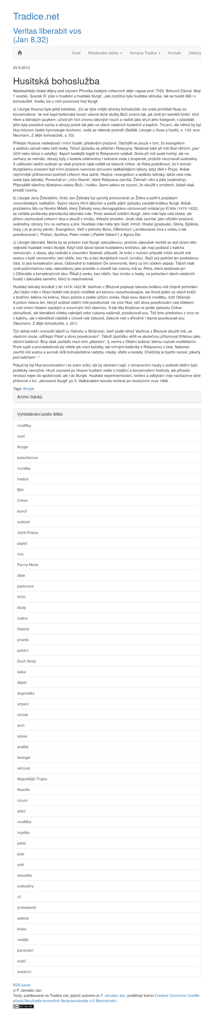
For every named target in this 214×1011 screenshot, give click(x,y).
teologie (23, 757)
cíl (19, 896)
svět (20, 864)
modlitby (24, 425)
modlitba (24, 821)
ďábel (21, 682)
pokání (22, 650)
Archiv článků (29, 397)
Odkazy (195, 52)
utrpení (23, 703)
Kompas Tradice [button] (144, 52)
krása (21, 928)
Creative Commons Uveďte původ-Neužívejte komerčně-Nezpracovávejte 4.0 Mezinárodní (106, 998)
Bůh (20, 489)
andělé (22, 746)
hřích (21, 596)
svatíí (21, 960)
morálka (24, 468)
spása (22, 736)
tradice (22, 478)
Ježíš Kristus (27, 532)
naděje (22, 939)
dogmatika (25, 693)
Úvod (76, 52)
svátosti (23, 521)
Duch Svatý (26, 661)
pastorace (25, 586)
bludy (21, 607)
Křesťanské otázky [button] (104, 52)
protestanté (26, 907)
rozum (22, 800)
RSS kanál (21, 984)
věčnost (23, 768)
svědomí (24, 971)
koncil (22, 511)
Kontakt (174, 52)
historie (23, 628)
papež (22, 543)
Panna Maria (27, 564)
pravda (23, 639)
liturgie (28, 388)
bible (21, 575)
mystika (23, 832)
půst (20, 853)
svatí (21, 436)
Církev (22, 500)
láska (21, 671)
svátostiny (25, 885)
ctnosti (22, 714)
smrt (21, 725)
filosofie (23, 789)
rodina (22, 618)
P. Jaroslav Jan (112, 995)
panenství (25, 950)
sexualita (24, 875)
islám (21, 811)
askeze (23, 918)
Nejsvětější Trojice (32, 778)
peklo (21, 843)
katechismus (27, 457)
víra (20, 553)
